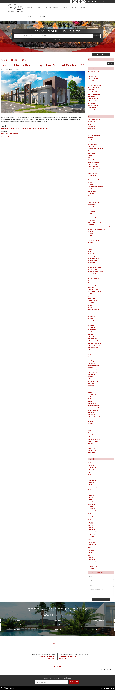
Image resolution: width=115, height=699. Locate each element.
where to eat (92, 450)
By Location (47, 615)
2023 (89, 462)
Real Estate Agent (93, 365)
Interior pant (92, 276)
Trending (90, 428)
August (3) (91, 504)
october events (92, 329)
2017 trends (91, 122)
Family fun (91, 215)
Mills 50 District (93, 303)
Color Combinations (94, 162)
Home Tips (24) (92, 92)
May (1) (90, 484)
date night (91, 193)
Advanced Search (57, 39)
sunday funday (92, 403)
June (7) (90, 555)
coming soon (92, 175)
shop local (91, 383)
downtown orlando (94, 202)
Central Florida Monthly (95, 148)
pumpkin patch (92, 361)
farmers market (92, 218)
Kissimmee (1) (92, 96)
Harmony (91, 249)
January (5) (91, 542)
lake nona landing (93, 289)
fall (89, 209)
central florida (92, 146)
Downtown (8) (92, 83)
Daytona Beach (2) (93, 78)
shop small (91, 385)
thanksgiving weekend (94, 408)
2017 (89, 547)
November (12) (92, 566)
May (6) (90, 499)
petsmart (91, 354)
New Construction (93, 309)
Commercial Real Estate (28, 128)
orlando (90, 334)
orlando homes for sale (95, 341)
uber (89, 432)
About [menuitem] (83, 7)
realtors (90, 367)
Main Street (91, 298)
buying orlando (92, 144)
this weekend (92, 419)
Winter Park (57, 625)
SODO (90, 392)
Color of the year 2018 (94, 171)
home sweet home (93, 258)
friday (90, 238)
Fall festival (91, 211)
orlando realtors (93, 347)
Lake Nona (4, 128)
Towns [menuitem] (39, 7)
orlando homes (92, 338)
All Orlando (19, 621)
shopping (90, 387)
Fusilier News (13, 133)
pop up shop (91, 358)
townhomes (91, 425)
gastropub (91, 242)
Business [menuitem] (75, 7)
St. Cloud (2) (91, 109)
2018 (89, 124)
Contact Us (57, 644)
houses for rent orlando (95, 267)
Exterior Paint (92, 206)
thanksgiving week (93, 405)
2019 (89, 519)
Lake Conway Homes (96, 621)
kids (89, 280)
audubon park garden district (97, 130)
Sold (89, 396)
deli (89, 195)
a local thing (91, 128)
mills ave (90, 305)
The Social (91, 412)
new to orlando (92, 311)
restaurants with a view (95, 370)
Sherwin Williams (93, 381)
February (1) (92, 544)
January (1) (91, 465)
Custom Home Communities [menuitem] (34, 16)
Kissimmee (91, 282)
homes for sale (92, 260)
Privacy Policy (57, 666)
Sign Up (106, 1)
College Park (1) (93, 76)
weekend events (93, 446)
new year (90, 314)
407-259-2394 (63, 658)
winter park (91, 452)
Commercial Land (42, 128)
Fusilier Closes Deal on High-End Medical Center (39, 65)
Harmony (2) (91, 89)
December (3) (92, 511)
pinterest (91, 356)
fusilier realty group (94, 240)
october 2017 (92, 323)
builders (90, 142)
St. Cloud (91, 399)
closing (90, 157)
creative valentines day (95, 189)
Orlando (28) (92, 107)
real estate (91, 363)
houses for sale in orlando (95, 271)
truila (89, 430)
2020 (89, 514)
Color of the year (93, 166)
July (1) (90, 527)
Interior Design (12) (94, 94)
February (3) (92, 480)
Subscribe (100, 55)
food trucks (91, 224)
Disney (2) (91, 80)
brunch (90, 139)
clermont (91, 155)
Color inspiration (93, 164)
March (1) (91, 469)
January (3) (91, 493)
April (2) (90, 472)
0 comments (5, 137)
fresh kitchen (92, 236)
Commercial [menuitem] (65, 7)
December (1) (92, 536)
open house (91, 332)
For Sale (90, 233)
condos (90, 182)
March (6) (91, 495)
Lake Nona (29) (92, 101)
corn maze (91, 184)
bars (89, 133)
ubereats (90, 434)
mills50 (90, 307)
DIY (89, 200)
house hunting (92, 265)
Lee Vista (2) (92, 103)
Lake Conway (92, 285)
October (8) (92, 564)
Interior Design (92, 274)
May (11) (91, 553)
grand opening (92, 244)
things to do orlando (94, 417)
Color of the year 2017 (94, 168)
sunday (90, 401)
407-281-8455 (50, 658)
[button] (97, 36)
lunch (89, 296)
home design (92, 256)
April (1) (90, 517)
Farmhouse (91, 220)
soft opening (92, 394)
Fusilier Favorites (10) (94, 85)
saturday (90, 376)
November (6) (92, 508)
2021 (89, 490)
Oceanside (91, 320)
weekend (90, 443)
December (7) (92, 568)
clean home (91, 153)
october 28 (91, 327)
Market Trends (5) (93, 105)
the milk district (93, 410)
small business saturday (95, 390)
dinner (90, 198)
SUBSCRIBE (74, 682)
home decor (91, 253)
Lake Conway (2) (93, 98)
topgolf (90, 423)
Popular (69, 615)
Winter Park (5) (92, 112)
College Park (92, 160)
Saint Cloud (19, 625)
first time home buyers (94, 222)
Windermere (96, 625)
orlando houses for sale (95, 343)
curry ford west (92, 191)
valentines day (92, 437)
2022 (89, 475)
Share (82, 64)
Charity (90, 151)
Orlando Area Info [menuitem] (51, 7)
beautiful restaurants (94, 135)
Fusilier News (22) (93, 87)
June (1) (90, 525)
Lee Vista (91, 294)
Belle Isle (90, 137)
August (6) (91, 559)
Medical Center (14, 128)
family (90, 213)
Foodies (90, 231)
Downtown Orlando (94, 119)
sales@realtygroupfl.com (47, 656)
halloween (91, 247)
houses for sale (92, 269)
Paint (89, 352)
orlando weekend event (95, 349)
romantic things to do (94, 372)
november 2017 (92, 316)
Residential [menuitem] (29, 7)
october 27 (91, 325)
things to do (91, 414)
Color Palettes (92, 173)
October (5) (92, 506)
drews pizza (91, 204)
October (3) (92, 534)
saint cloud (91, 374)
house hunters (92, 262)
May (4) (90, 523)
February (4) (92, 467)
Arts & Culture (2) (93, 71)
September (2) (92, 487)
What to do (91, 448)
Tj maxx (90, 421)
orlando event (92, 336)
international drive (93, 278)
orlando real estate (94, 345)
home (89, 251)
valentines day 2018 (94, 439)
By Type (59, 615)
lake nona (91, 287)
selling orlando (92, 379)
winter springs (92, 455)
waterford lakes (93, 441)
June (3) (90, 502)
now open (91, 318)
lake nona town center (94, 291)
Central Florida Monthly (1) (96, 74)
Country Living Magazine (95, 186)
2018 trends (91, 126)
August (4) (91, 529)
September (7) (92, 562)
